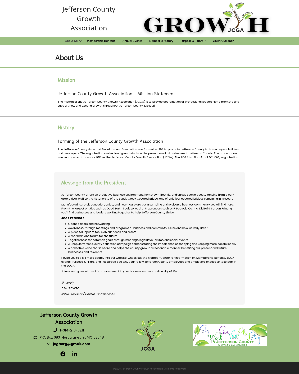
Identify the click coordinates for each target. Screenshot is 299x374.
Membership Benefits (101, 41)
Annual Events (132, 41)
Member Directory (161, 41)
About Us (71, 41)
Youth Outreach (223, 41)
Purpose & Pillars (191, 41)
